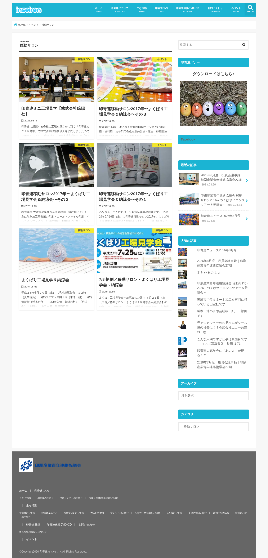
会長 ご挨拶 (25, 497)
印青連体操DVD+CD (187, 9)
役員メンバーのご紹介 (71, 497)
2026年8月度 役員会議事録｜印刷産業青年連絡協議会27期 (222, 180)
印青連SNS (161, 9)
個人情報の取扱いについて (33, 531)
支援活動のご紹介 (197, 512)
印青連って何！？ (50, 551)
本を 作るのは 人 (209, 272)
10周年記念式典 (221, 512)
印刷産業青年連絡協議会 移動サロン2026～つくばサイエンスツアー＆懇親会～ (223, 200)
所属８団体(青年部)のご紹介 (103, 497)
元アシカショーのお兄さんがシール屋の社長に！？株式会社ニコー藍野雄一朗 (222, 327)
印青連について (120, 9)
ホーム (99, 9)
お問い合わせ (215, 9)
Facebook (188, 139)
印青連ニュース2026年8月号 (220, 218)
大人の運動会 (97, 512)
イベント (236, 9)
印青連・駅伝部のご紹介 (147, 512)
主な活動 (142, 9)
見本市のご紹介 (174, 512)
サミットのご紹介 (119, 512)
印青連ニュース (49, 512)
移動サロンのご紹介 (74, 512)
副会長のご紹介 (45, 497)
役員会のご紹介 (27, 512)
